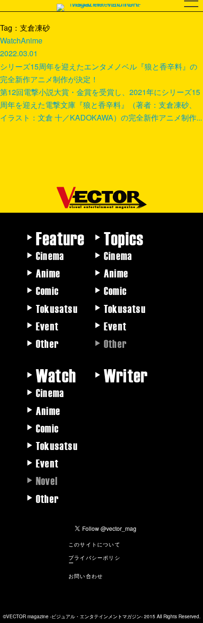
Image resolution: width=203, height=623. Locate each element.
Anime (48, 273)
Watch (56, 375)
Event (47, 326)
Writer (126, 375)
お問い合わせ (85, 576)
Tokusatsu (57, 308)
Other (47, 343)
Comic (47, 290)
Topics (124, 238)
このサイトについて (94, 544)
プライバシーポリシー (94, 559)
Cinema (50, 255)
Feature (60, 238)
